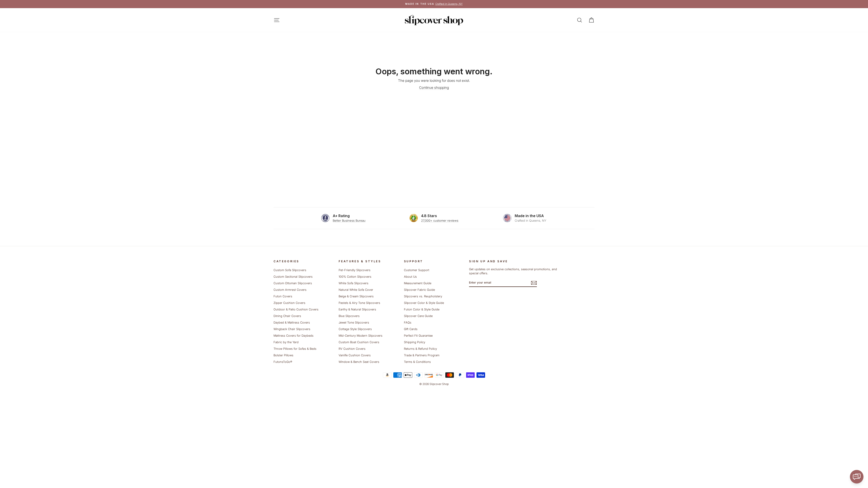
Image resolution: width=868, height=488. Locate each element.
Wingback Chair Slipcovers (292, 329)
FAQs (407, 322)
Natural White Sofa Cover (356, 289)
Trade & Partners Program (421, 355)
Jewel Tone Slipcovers (354, 322)
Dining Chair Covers (287, 316)
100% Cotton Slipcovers (355, 276)
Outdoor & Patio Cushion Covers (296, 309)
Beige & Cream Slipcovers (356, 296)
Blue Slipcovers (349, 316)
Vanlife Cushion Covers (355, 355)
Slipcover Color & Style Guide (424, 303)
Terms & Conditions (417, 362)
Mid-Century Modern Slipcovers (360, 335)
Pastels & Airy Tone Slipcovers (359, 303)
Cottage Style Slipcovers (355, 329)
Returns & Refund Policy (420, 348)
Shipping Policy (414, 342)
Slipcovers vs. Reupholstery (423, 296)
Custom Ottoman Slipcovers (293, 283)
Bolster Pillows (283, 355)
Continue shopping (434, 87)
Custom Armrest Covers (290, 289)
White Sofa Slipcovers (353, 283)
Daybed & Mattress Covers (292, 322)
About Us (410, 276)
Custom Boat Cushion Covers (359, 342)
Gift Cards (410, 329)
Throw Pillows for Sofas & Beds (295, 348)
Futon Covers (283, 296)
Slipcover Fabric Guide (419, 289)
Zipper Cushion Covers (289, 303)
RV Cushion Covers (352, 348)
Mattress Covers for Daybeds (294, 335)
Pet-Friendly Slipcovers (354, 270)
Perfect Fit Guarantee (418, 335)
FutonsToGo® (283, 362)
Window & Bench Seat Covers (359, 362)
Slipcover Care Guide (418, 316)
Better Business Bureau (349, 220)
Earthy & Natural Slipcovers (357, 309)
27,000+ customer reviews (439, 220)
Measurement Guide (417, 283)
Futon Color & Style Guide (421, 309)
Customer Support (416, 270)
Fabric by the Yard (286, 342)
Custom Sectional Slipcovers (293, 276)
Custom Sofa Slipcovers (290, 270)
